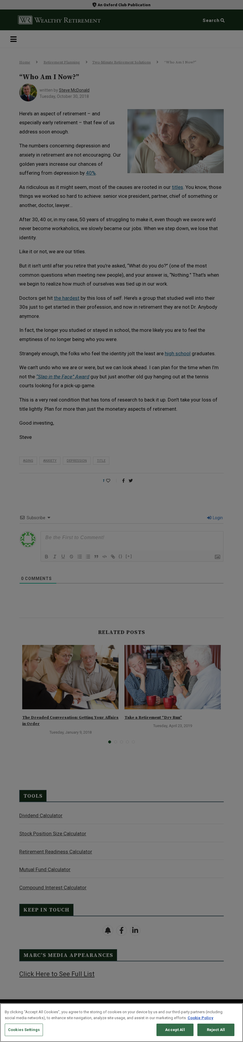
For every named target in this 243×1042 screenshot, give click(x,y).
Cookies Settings (24, 1029)
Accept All (175, 1029)
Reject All (216, 1029)
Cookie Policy (200, 1018)
